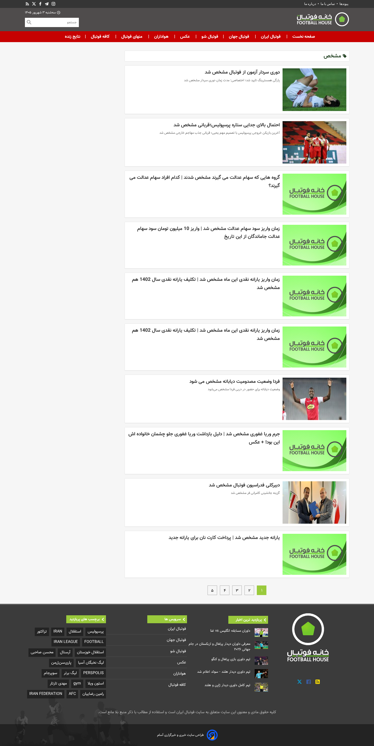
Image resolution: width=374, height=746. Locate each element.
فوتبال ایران (271, 36)
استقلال (75, 631)
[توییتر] (299, 681)
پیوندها (344, 4)
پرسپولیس (96, 631)
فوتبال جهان (239, 36)
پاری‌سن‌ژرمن (61, 663)
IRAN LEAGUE (66, 642)
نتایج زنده (72, 36)
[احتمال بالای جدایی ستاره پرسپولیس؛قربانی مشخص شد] (314, 142)
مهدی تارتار (58, 683)
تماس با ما (328, 4)
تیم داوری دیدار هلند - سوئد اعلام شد (223, 672)
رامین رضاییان (93, 694)
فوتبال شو (209, 36)
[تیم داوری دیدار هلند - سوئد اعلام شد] (261, 673)
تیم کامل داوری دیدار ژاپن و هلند (227, 685)
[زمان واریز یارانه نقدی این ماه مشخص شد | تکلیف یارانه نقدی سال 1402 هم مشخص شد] (314, 296)
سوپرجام (50, 673)
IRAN (57, 631)
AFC (72, 694)
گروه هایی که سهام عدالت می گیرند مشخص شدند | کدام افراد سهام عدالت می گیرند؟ (205, 182)
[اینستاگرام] (53, 4)
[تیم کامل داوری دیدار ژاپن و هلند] (261, 687)
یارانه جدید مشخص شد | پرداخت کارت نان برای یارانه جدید (224, 537)
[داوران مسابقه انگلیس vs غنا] (261, 632)
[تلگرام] (47, 4)
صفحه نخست (303, 36)
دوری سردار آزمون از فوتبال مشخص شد (242, 72)
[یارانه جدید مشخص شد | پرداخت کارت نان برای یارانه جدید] (314, 554)
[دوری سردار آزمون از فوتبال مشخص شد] (314, 89)
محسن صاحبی (42, 652)
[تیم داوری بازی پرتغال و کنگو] (261, 661)
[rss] (27, 4)
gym (77, 683)
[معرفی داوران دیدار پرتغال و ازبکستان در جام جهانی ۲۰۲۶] (261, 645)
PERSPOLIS (93, 673)
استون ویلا (96, 683)
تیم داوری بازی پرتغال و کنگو (230, 659)
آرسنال (65, 652)
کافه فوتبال (100, 36)
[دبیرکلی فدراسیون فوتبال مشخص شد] (314, 502)
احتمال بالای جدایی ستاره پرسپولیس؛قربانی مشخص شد (227, 125)
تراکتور (42, 631)
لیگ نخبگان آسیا (91, 663)
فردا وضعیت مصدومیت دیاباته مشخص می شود (234, 381)
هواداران (161, 36)
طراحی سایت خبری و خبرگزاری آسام (180, 735)
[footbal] (309, 637)
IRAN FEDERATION (45, 694)
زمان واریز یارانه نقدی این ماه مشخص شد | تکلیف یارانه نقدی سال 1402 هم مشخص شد (206, 284)
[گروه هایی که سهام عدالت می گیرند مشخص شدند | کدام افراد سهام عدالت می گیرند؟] (314, 194)
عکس (185, 36)
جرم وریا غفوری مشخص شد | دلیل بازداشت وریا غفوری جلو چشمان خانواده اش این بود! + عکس (204, 438)
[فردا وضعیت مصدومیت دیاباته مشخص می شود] (314, 399)
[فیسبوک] (40, 4)
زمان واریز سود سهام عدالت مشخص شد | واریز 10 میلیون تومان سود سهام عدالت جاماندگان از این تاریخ (208, 233)
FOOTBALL (94, 642)
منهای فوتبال (131, 36)
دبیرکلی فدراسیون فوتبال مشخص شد (244, 485)
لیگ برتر (70, 673)
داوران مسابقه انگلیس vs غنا (230, 631)
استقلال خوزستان (90, 652)
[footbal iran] (292, 20)
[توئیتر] (34, 4)
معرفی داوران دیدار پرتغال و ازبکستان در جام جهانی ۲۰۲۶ (219, 646)
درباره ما (310, 4)
